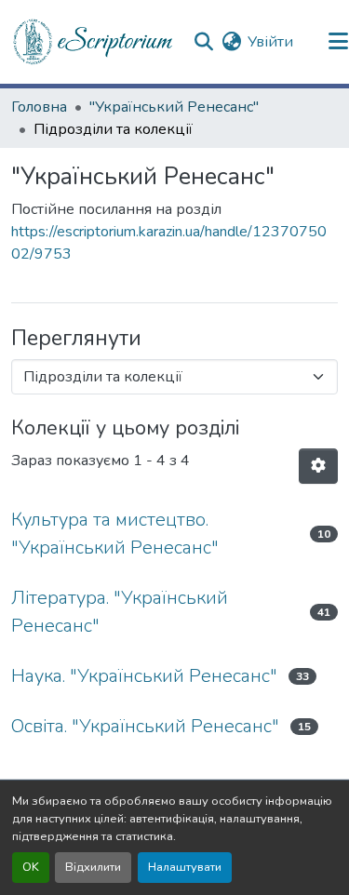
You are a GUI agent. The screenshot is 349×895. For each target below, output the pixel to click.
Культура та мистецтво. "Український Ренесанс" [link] (115, 533)
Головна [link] (39, 107)
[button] (94, 42)
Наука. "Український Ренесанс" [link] (144, 675)
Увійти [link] (270, 42)
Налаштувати (184, 867)
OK (30, 867)
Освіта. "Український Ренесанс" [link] (145, 726)
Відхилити (93, 867)
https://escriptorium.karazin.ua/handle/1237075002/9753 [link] (169, 242)
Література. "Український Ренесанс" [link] (119, 611)
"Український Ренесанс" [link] (174, 107)
